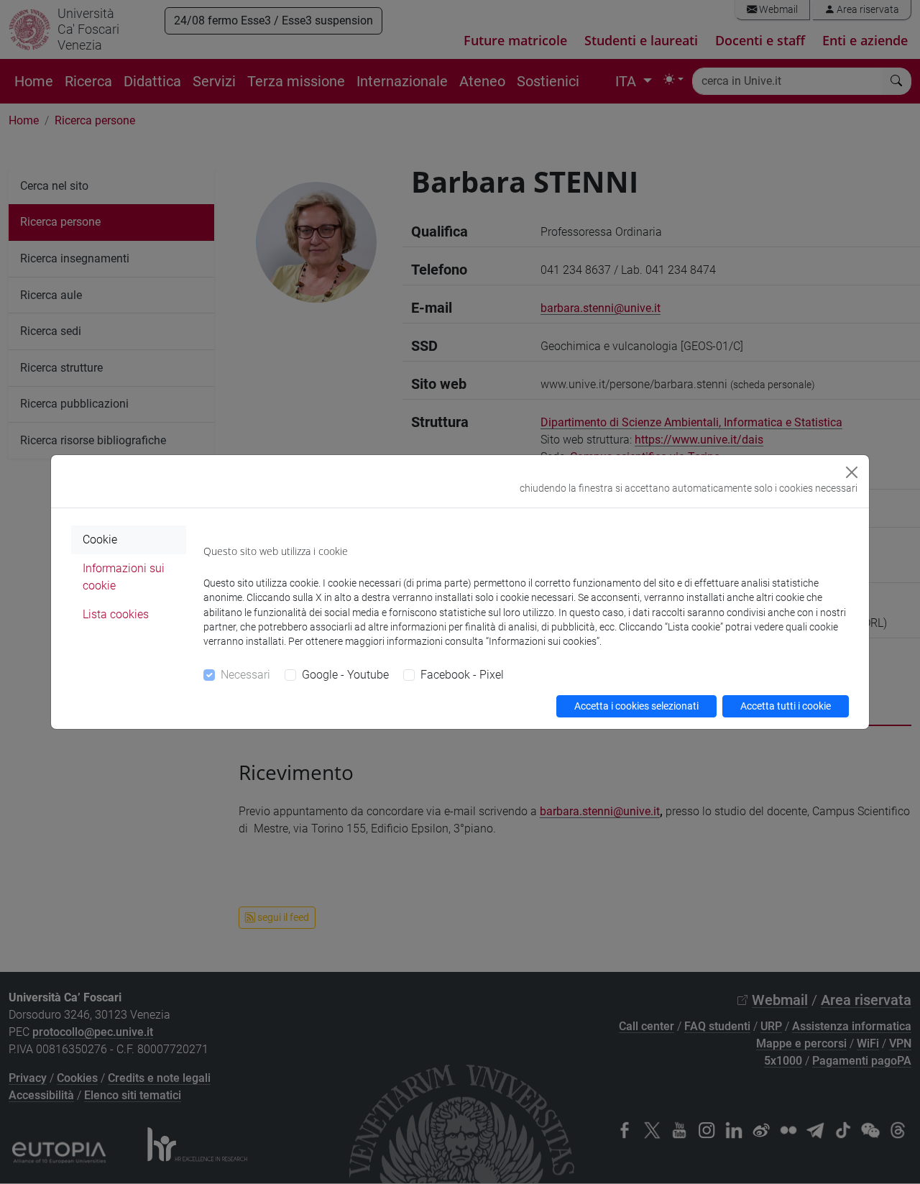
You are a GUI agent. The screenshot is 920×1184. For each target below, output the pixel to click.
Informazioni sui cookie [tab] (124, 576)
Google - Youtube (345, 675)
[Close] (851, 472)
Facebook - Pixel (462, 675)
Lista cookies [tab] (116, 614)
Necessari (245, 675)
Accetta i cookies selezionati (636, 706)
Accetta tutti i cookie (785, 706)
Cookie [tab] (100, 539)
